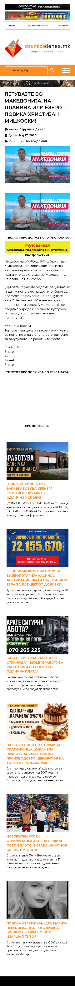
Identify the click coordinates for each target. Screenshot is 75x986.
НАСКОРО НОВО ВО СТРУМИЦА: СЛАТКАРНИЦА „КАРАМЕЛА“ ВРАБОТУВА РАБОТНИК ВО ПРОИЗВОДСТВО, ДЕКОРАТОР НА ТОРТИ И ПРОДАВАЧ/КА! (35, 754)
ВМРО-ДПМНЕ (36, 141)
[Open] (66, 70)
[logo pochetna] (37, 47)
